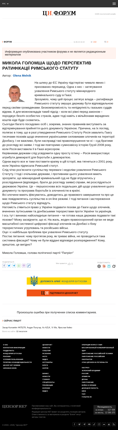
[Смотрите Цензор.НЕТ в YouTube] (89, 424)
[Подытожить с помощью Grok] (114, 266)
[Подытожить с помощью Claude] (104, 266)
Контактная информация (14, 348)
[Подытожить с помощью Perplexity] (109, 266)
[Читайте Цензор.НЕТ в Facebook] (74, 424)
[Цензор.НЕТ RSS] (114, 424)
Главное (46, 379)
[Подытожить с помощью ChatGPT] (99, 266)
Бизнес (45, 373)
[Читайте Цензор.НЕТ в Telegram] (84, 424)
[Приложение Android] (104, 424)
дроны (85, 379)
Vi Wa (54, 327)
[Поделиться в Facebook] (4, 265)
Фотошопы (47, 362)
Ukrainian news (10, 368)
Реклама (7, 356)
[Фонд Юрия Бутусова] (59, 280)
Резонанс (46, 353)
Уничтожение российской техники (97, 353)
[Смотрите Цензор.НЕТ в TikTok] (94, 424)
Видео (45, 359)
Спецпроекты (48, 382)
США (83, 394)
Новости (46, 348)
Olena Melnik (22, 75)
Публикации (47, 385)
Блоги (45, 365)
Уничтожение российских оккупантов (93, 358)
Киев (84, 391)
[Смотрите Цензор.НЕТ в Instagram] (99, 424)
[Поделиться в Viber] (24, 265)
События (46, 350)
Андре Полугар (34, 327)
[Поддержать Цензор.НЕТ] (59, 293)
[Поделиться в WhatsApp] (19, 265)
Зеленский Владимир (91, 370)
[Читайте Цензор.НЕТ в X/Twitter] (79, 424)
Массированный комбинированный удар (98, 349)
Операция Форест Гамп (92, 345)
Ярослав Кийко (65, 327)
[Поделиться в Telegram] (14, 265)
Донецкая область (90, 388)
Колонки (46, 388)
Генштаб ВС (87, 397)
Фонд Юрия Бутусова (12, 353)
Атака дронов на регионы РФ (95, 362)
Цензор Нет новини (11, 365)
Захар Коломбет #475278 (14, 327)
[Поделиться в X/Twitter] (9, 265)
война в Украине (89, 385)
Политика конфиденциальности (17, 362)
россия (85, 373)
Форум (8, 42)
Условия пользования (13, 359)
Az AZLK (46, 327)
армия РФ (86, 376)
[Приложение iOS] (109, 424)
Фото (44, 356)
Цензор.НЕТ (47, 345)
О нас (5, 345)
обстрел (85, 368)
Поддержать (8, 350)
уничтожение (88, 382)
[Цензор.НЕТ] (62, 13)
